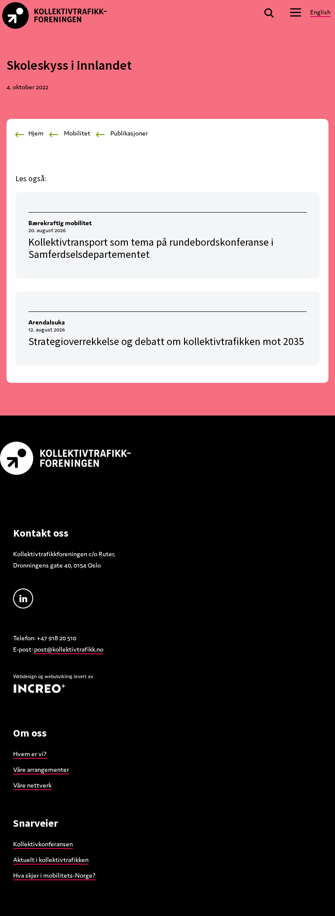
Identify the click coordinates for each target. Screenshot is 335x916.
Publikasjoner (129, 133)
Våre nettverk (32, 785)
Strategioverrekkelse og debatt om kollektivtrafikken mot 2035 (166, 341)
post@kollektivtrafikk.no (68, 649)
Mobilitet (77, 133)
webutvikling (58, 676)
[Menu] (296, 12)
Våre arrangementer (41, 769)
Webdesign (25, 676)
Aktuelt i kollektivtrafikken (51, 859)
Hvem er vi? (30, 754)
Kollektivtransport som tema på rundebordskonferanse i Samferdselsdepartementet (150, 248)
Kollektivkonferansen (43, 844)
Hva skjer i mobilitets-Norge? (54, 875)
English (320, 12)
